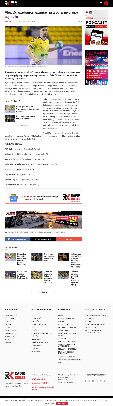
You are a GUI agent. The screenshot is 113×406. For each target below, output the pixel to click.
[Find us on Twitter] (97, 381)
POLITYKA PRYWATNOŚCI (67, 341)
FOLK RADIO (89, 318)
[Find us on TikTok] (104, 381)
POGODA (8, 342)
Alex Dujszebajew (27, 232)
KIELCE (33, 315)
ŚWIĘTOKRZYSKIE (11, 315)
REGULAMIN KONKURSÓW (67, 349)
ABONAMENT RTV (64, 338)
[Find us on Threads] (100, 381)
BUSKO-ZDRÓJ (36, 318)
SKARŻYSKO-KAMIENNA (39, 342)
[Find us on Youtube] (93, 381)
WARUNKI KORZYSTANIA (66, 357)
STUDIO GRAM (63, 330)
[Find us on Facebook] (85, 381)
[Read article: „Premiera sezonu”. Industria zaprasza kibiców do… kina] (36, 275)
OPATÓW (34, 330)
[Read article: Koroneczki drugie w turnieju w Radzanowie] (10, 275)
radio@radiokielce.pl (38, 379)
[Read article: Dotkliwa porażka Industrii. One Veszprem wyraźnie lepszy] (63, 275)
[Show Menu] (101, 3)
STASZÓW (34, 348)
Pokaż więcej (22, 126)
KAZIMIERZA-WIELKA (38, 324)
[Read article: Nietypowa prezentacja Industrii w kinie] (10, 118)
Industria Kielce (59, 232)
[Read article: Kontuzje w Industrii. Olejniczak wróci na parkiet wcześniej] (10, 109)
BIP (59, 363)
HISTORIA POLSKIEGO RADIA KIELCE (68, 334)
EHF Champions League (43, 232)
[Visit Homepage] (11, 3)
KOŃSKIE (34, 327)
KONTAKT (61, 321)
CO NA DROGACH (10, 330)
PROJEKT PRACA (90, 327)
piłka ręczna (13, 232)
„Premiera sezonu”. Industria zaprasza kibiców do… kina (48, 277)
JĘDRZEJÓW (35, 321)
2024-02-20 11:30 (20, 21)
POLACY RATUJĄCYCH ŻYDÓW (95, 324)
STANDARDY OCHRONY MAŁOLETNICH (66, 353)
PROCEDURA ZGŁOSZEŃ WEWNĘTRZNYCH (66, 345)
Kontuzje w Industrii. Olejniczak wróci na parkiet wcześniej (27, 108)
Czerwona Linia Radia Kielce (41, 387)
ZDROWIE (8, 327)
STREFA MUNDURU (11, 333)
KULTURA (8, 324)
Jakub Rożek (8, 21)
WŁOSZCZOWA (36, 351)
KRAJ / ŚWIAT (9, 318)
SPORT (7, 321)
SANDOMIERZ (36, 339)
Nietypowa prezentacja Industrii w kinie (25, 117)
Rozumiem (62, 403)
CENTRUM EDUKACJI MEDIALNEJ (96, 315)
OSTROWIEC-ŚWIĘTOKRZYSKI (41, 333)
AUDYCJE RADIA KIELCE (66, 318)
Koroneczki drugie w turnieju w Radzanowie (22, 274)
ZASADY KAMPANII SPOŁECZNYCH (70, 360)
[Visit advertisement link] (96, 27)
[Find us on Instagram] (89, 381)
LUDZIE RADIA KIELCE (65, 324)
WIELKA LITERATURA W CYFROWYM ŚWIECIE (93, 331)
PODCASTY (88, 321)
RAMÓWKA (62, 315)
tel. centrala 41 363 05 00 (40, 383)
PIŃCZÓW (34, 336)
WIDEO (7, 339)
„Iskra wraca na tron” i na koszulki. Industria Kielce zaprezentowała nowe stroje (77, 260)
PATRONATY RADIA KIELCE (67, 327)
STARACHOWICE (36, 345)
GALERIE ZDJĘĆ (10, 336)
